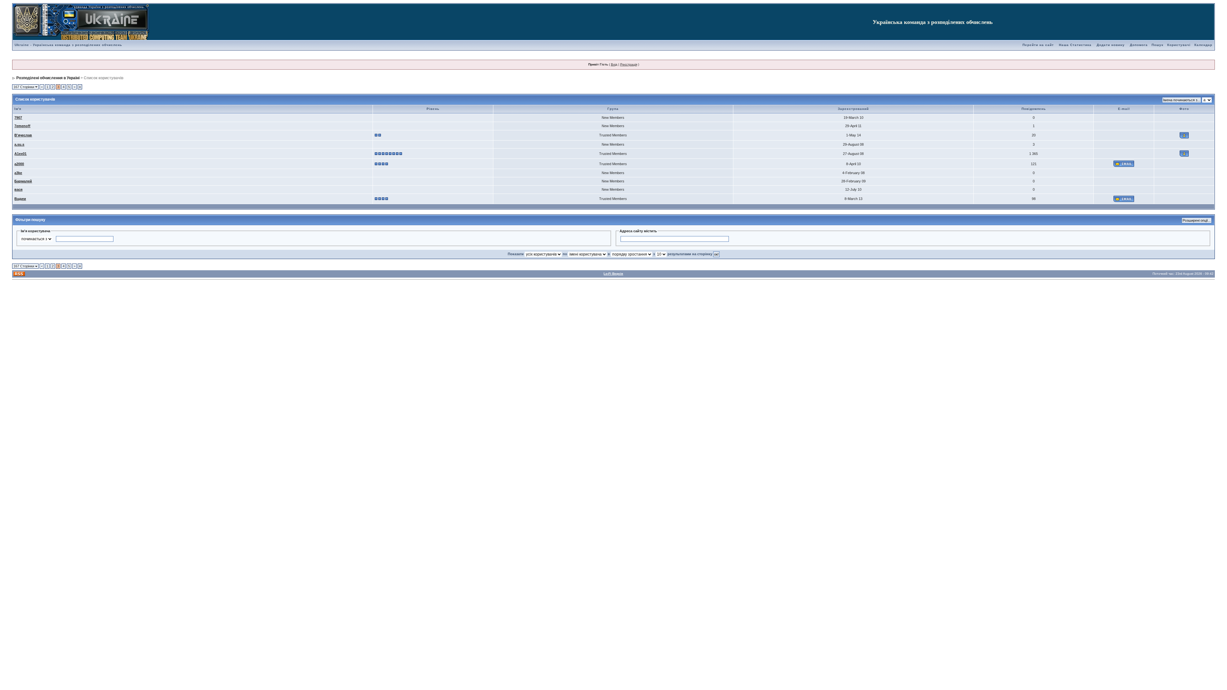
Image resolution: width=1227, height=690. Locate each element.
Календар (1203, 45)
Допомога (1139, 45)
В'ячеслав (23, 135)
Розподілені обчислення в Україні (48, 78)
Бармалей (23, 181)
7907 (18, 117)
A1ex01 (20, 154)
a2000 (19, 164)
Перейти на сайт (1038, 45)
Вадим (20, 199)
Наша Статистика (1075, 45)
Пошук (1157, 45)
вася (18, 189)
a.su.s (19, 144)
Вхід (614, 64)
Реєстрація (628, 64)
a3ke (18, 173)
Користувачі (1179, 45)
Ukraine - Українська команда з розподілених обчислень (68, 45)
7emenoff (22, 126)
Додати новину (1111, 45)
